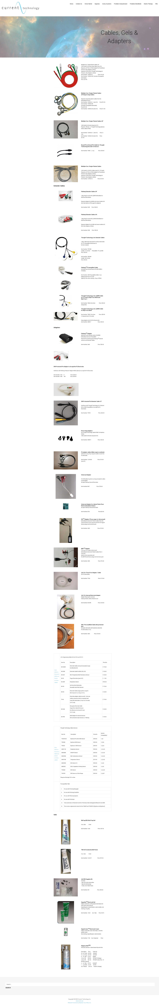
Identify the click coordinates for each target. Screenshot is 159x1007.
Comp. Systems (106, 4)
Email (81, 1001)
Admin (77, 1001)
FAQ (156, 4)
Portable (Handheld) (135, 4)
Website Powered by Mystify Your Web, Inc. (79, 1002)
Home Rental (88, 4)
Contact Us (79, 4)
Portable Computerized (120, 4)
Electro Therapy (148, 4)
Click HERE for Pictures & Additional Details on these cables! (56, 676)
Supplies (97, 4)
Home (71, 4)
